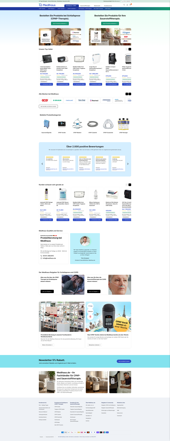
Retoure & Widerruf (43, 411)
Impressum (119, 415)
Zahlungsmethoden (43, 414)
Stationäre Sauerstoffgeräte (76, 406)
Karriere (87, 420)
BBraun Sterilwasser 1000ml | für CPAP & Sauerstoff (94, 204)
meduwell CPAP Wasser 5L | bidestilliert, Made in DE (63, 204)
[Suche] (124, 4)
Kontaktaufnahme (42, 417)
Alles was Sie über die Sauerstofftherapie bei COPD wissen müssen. (96, 279)
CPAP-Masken (58, 411)
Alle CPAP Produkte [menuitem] (98, 8)
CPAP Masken (77, 132)
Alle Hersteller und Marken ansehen (48, 106)
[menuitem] (71, 5)
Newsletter (103, 413)
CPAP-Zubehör (58, 414)
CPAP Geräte (62, 132)
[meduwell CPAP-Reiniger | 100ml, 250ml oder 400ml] (46, 194)
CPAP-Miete (57, 422)
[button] (42, 164)
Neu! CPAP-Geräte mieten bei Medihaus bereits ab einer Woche (107, 335)
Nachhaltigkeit (89, 413)
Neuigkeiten (88, 418)
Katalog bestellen (42, 419)
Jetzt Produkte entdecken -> (60, 23)
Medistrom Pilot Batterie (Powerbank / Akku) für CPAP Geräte (112, 204)
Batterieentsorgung (121, 407)
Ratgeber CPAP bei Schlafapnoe (108, 405)
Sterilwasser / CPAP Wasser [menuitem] (85, 8)
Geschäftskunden (89, 410)
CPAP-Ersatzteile (58, 417)
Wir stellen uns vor (90, 405)
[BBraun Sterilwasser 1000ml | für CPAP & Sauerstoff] (95, 194)
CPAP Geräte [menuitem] (42, 8)
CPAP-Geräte (57, 406)
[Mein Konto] (127, 4)
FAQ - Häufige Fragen (43, 405)
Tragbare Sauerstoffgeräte (76, 409)
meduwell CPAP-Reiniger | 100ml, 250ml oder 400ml (46, 204)
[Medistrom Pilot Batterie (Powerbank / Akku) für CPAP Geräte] (112, 194)
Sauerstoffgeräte (46, 132)
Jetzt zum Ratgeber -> (47, 291)
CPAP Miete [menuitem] (108, 8)
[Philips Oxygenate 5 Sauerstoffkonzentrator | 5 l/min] (128, 58)
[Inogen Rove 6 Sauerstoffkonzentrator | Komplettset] (95, 58)
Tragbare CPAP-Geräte (59, 409)
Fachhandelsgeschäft (90, 407)
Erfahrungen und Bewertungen (108, 410)
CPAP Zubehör (93, 132)
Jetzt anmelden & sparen (123, 361)
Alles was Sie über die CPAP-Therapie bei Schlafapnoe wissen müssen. (50, 279)
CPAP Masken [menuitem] (51, 8)
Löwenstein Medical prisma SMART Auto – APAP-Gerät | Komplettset (45, 69)
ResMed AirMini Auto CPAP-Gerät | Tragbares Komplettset (79, 68)
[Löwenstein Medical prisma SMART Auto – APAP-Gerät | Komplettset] (46, 58)
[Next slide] (129, 49)
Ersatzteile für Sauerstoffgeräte (77, 411)
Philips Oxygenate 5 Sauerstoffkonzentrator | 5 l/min (128, 68)
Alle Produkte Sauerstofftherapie (74, 420)
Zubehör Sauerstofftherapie (76, 414)
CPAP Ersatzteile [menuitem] (72, 8)
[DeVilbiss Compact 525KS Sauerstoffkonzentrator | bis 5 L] (112, 58)
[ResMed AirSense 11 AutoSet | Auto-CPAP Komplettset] (63, 58)
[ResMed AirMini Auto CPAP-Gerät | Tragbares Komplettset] (79, 58)
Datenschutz (120, 413)
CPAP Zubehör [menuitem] (61, 8)
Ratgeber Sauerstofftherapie (107, 407)
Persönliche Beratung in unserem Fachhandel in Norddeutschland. (56, 336)
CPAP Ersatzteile (108, 132)
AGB (118, 410)
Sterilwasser (57, 419)
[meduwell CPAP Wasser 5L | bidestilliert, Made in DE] (63, 194)
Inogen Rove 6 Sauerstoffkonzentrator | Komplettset (95, 68)
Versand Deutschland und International (44, 408)
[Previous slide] (127, 94)
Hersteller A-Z (89, 415)
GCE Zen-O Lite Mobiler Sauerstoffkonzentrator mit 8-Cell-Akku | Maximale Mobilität (128, 205)
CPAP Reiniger (123, 132)
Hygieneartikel (120, 405)
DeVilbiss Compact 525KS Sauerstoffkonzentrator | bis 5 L (112, 69)
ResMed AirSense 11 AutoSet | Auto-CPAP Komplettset (62, 68)
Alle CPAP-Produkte (59, 425)
